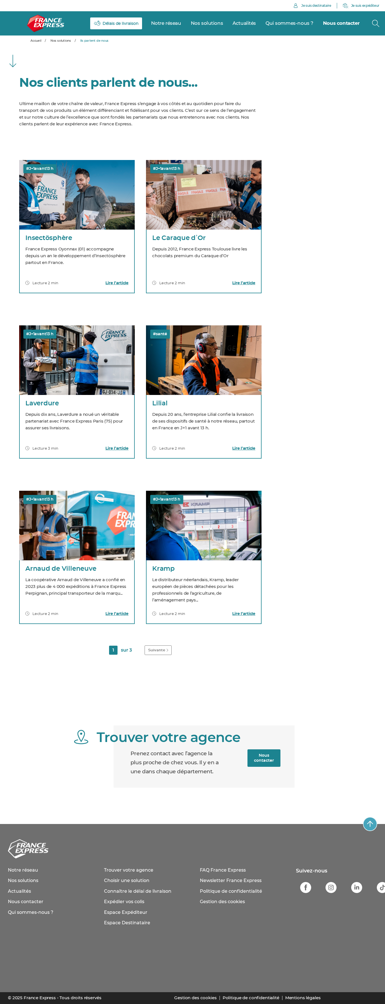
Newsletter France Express (231, 880)
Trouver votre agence (128, 870)
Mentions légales (303, 998)
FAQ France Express (223, 870)
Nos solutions (23, 880)
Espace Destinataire (127, 923)
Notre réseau (23, 870)
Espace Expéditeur (125, 912)
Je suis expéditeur (365, 5)
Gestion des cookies (222, 901)
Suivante (156, 650)
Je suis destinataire (316, 5)
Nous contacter (264, 758)
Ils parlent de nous (94, 40)
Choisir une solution (126, 880)
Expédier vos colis (124, 901)
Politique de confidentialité (231, 891)
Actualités (19, 891)
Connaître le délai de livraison (137, 891)
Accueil (35, 40)
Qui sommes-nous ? (30, 912)
